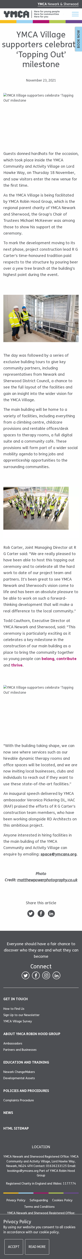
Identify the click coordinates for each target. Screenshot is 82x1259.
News (8, 1113)
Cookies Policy (62, 1200)
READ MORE (37, 1247)
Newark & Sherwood (58, 4)
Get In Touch (15, 999)
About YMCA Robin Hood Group (31, 1034)
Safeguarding (39, 1200)
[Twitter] (31, 913)
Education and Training (26, 1062)
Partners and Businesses (20, 1050)
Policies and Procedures (26, 1091)
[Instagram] (46, 975)
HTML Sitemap (16, 1128)
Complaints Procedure (18, 1100)
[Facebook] (41, 913)
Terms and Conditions (39, 1207)
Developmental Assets (19, 1078)
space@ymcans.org (59, 854)
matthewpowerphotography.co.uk (47, 880)
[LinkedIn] (51, 913)
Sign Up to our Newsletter (21, 1015)
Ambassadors (12, 1043)
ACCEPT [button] (14, 1247)
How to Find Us (13, 1009)
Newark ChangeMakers (19, 1072)
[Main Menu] (73, 14)
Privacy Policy (15, 1200)
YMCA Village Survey (17, 1021)
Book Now (79, 39)
